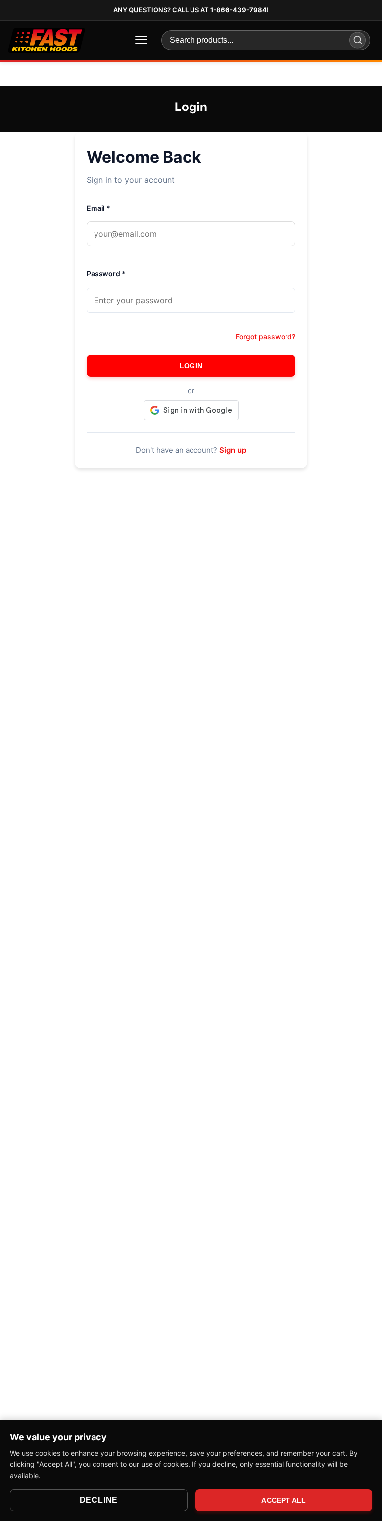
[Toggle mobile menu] (141, 40)
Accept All (283, 1500)
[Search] (357, 40)
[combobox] (265, 40)
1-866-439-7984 (238, 10)
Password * (106, 273)
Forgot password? (265, 336)
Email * (98, 208)
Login (191, 366)
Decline (99, 1500)
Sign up (232, 450)
